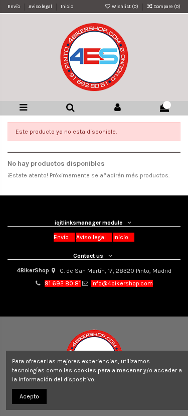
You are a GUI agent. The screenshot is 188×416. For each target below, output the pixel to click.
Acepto (29, 396)
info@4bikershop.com (122, 283)
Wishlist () (125, 6)
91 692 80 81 (63, 283)
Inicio (67, 6)
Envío (14, 6)
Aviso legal (41, 6)
